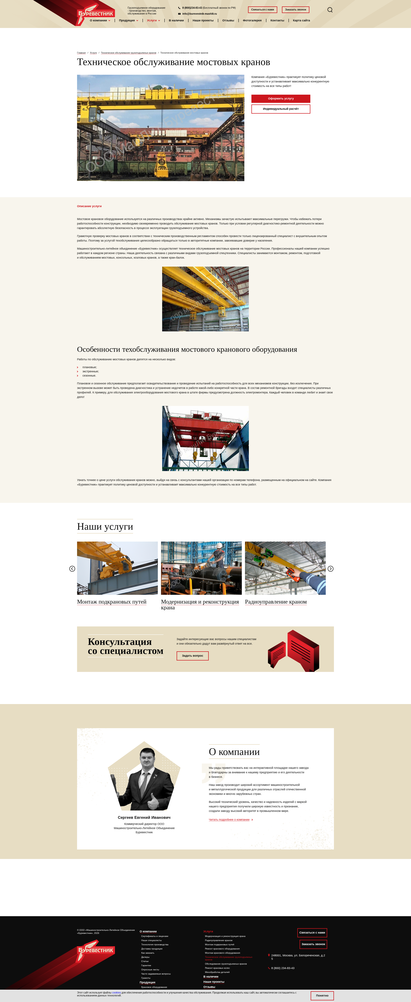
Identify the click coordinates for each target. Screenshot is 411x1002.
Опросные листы (150, 969)
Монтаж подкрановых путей (219, 944)
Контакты (277, 20)
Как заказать (147, 953)
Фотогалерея (252, 20)
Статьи (145, 961)
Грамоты (145, 978)
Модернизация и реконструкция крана (225, 936)
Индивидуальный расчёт (281, 108)
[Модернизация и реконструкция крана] (201, 568)
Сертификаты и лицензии (154, 936)
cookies (116, 992)
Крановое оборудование (154, 987)
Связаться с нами (262, 9)
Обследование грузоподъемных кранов (226, 963)
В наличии (176, 20)
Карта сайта (301, 20)
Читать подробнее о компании (229, 819)
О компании (98, 20)
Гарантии (146, 965)
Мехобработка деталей (217, 972)
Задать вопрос (192, 655)
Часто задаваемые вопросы (156, 973)
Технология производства (154, 944)
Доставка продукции (151, 948)
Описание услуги (89, 206)
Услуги (152, 20)
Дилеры (145, 957)
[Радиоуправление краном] (285, 568)
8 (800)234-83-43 (192, 7)
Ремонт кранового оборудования (222, 948)
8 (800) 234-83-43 (282, 968)
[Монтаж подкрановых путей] (117, 568)
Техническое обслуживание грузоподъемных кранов (228, 958)
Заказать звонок (295, 9)
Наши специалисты (151, 940)
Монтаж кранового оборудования (222, 953)
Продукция (127, 20)
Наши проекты (203, 20)
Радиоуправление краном (218, 940)
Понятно (322, 995)
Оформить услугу (281, 98)
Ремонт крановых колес (217, 968)
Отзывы (228, 20)
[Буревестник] (96, 10)
